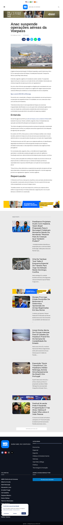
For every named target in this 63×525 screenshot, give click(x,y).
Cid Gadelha (5, 492)
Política (35, 465)
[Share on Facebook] (28, 39)
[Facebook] (2, 452)
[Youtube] (5, 452)
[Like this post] (24, 39)
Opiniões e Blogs (38, 462)
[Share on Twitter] (31, 39)
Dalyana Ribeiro (6, 495)
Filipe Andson (5, 503)
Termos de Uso (16, 509)
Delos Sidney (5, 498)
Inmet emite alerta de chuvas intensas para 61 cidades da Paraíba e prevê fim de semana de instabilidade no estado (41, 336)
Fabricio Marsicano (7, 501)
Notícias (35, 459)
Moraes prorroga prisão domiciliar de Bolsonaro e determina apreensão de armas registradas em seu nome (41, 303)
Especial (35, 450)
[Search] (58, 7)
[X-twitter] (12, 452)
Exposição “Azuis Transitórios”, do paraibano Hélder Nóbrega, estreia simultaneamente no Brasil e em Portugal (40, 369)
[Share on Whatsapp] (35, 39)
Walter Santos (5, 517)
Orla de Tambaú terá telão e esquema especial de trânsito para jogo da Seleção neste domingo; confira (40, 265)
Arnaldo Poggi (5, 490)
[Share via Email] (39, 39)
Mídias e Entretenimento (41, 456)
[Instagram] (9, 452)
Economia (36, 447)
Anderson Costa (17, 35)
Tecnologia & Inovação (40, 468)
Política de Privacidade (7, 509)
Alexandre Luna (6, 487)
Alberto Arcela (5, 482)
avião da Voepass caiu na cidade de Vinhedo (38, 118)
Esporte (35, 453)
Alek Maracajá (5, 484)
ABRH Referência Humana (9, 479)
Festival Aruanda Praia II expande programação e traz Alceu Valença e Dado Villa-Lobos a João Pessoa (41, 408)
